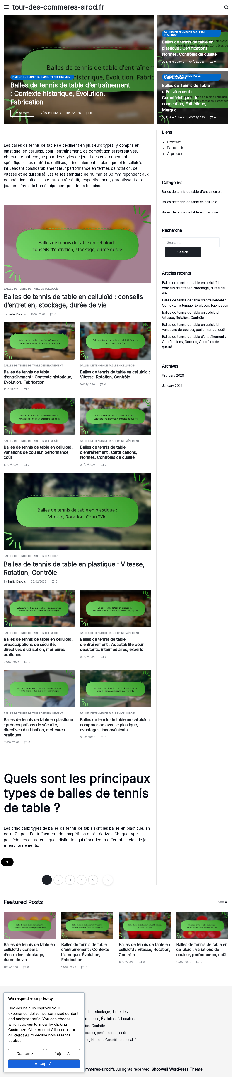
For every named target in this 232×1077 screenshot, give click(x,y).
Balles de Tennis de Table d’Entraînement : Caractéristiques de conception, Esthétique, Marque (186, 97)
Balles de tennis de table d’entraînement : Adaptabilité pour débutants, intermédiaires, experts (111, 644)
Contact (174, 142)
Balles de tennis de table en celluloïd (31, 288)
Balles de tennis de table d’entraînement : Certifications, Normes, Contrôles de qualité (108, 452)
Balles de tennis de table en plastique (184, 33)
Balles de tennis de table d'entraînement (42, 77)
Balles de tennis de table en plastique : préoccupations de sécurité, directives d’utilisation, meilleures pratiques (38, 727)
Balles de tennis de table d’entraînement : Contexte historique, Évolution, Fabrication (70, 93)
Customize (26, 1053)
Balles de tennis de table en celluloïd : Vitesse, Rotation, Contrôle (115, 375)
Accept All (44, 1063)
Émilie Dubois (52, 113)
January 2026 (172, 385)
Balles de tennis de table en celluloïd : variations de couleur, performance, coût (39, 452)
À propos (175, 153)
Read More (22, 113)
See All (223, 902)
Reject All (63, 1053)
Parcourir (175, 148)
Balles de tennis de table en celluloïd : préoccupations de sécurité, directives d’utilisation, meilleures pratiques (39, 647)
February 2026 (173, 375)
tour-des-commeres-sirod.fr (58, 7)
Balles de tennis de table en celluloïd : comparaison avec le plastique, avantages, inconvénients (115, 724)
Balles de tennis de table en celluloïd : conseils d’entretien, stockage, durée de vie (193, 288)
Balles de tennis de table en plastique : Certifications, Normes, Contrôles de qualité (189, 48)
